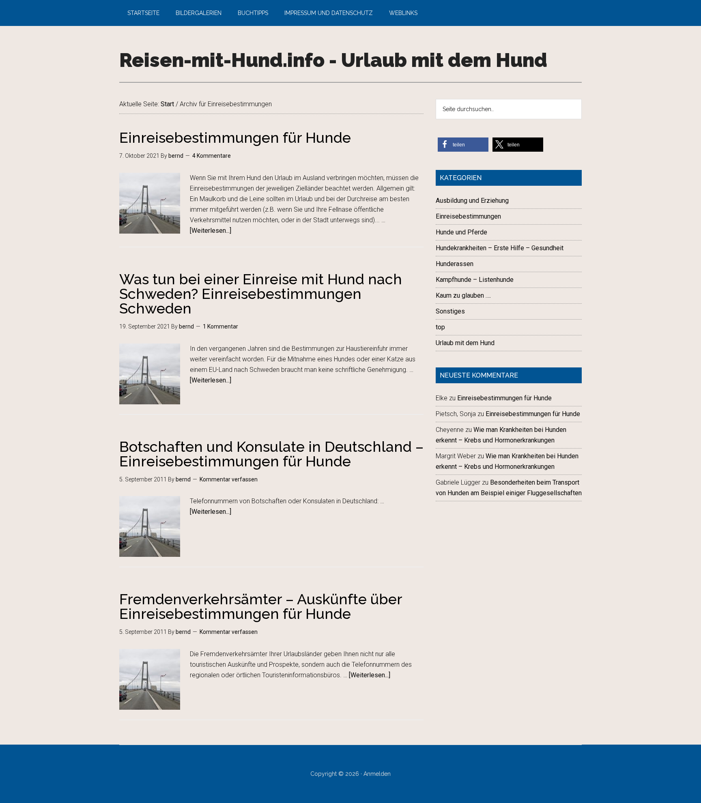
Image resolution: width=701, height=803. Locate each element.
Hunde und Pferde (461, 232)
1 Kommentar (220, 326)
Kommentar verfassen (229, 479)
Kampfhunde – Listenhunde (475, 279)
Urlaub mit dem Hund (465, 343)
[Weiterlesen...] (210, 230)
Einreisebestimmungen (468, 216)
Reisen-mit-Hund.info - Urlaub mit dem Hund (333, 60)
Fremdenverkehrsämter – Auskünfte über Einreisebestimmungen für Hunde (260, 606)
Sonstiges (450, 311)
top (440, 327)
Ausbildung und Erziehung (472, 200)
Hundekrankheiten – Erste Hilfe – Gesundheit (499, 248)
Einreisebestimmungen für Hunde (235, 137)
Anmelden (377, 774)
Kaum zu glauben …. (463, 295)
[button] (463, 144)
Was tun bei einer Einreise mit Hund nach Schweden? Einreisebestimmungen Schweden (260, 294)
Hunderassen (454, 264)
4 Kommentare (211, 155)
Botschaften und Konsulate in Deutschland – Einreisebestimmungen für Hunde (271, 454)
